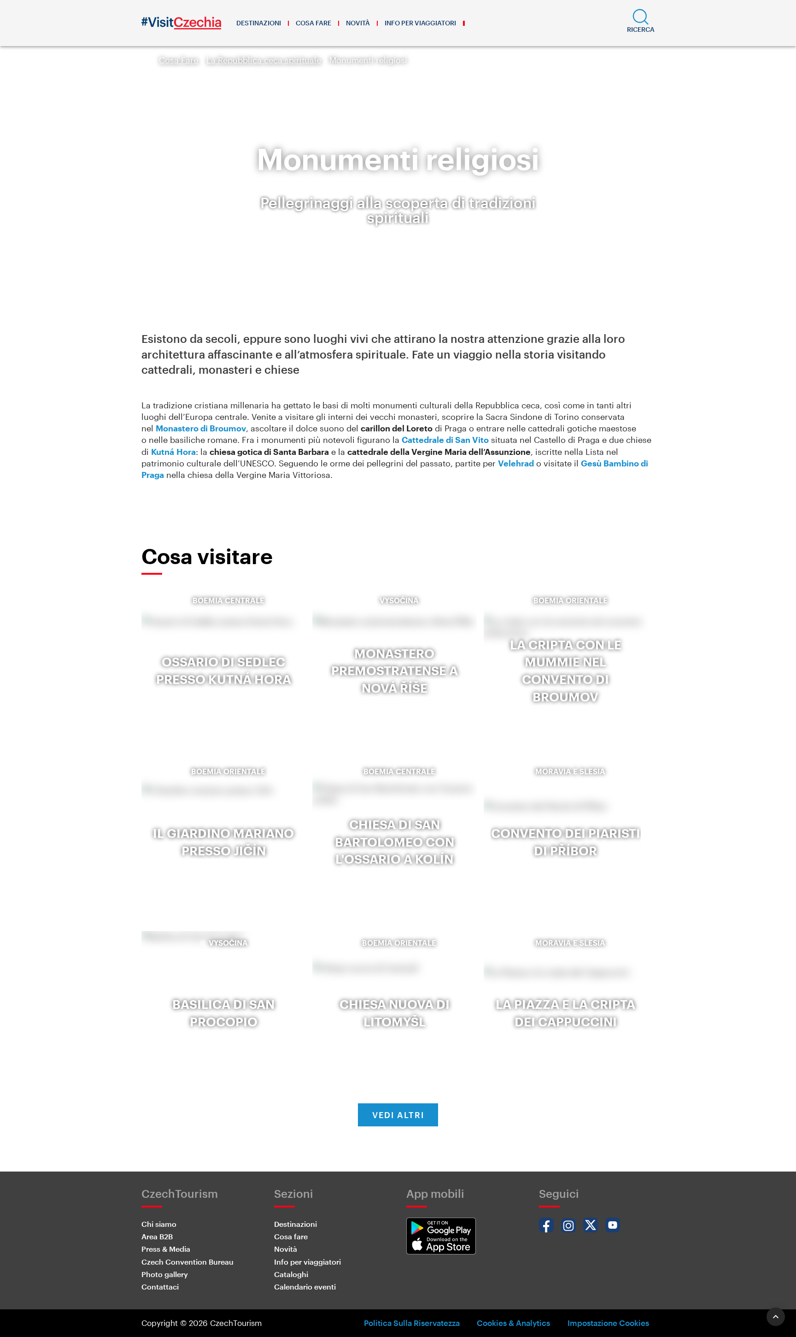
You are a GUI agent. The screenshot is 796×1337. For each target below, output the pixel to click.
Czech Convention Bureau (187, 1261)
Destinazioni (258, 23)
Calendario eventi (305, 1286)
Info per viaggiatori (420, 23)
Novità (358, 23)
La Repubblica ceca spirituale (263, 60)
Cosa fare (313, 23)
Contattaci (160, 1286)
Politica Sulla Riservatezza (412, 1322)
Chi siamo (158, 1223)
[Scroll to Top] (776, 1317)
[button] (641, 23)
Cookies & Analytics (513, 1322)
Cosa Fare (178, 60)
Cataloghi (291, 1274)
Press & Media (165, 1248)
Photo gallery (164, 1274)
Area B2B (157, 1236)
